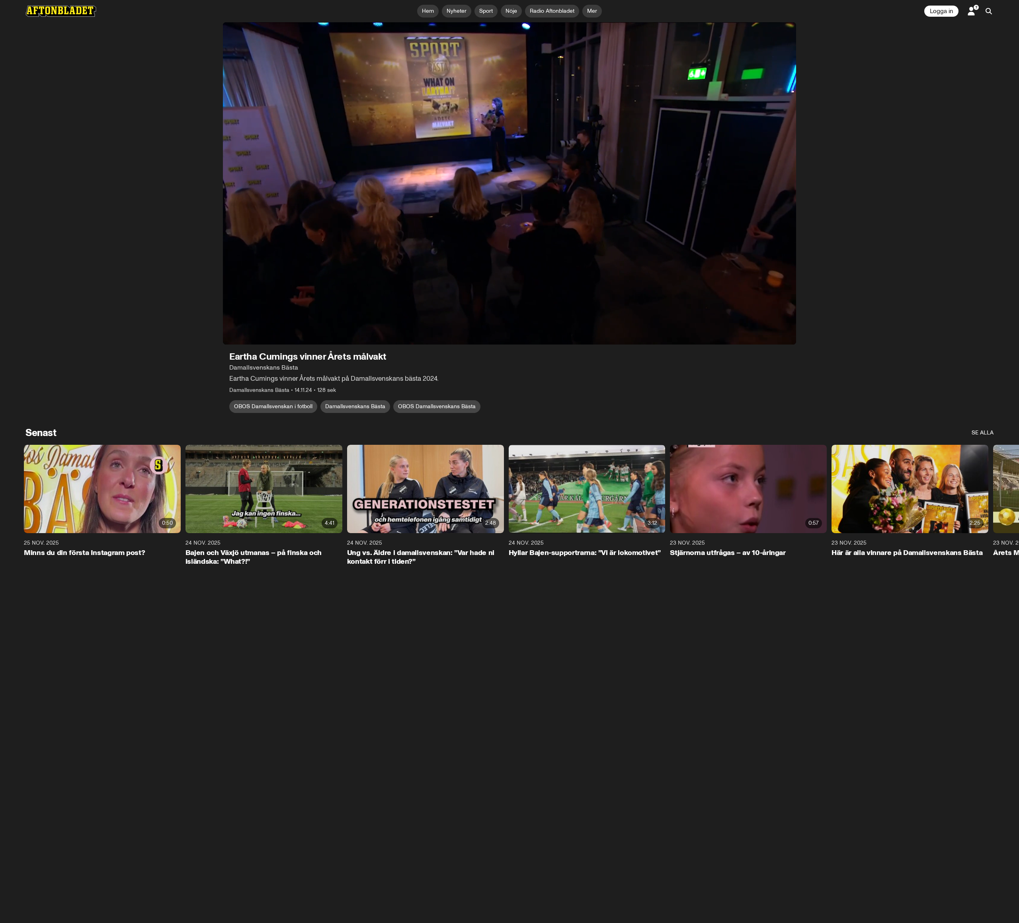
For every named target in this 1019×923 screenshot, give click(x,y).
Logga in (941, 11)
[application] (509, 183)
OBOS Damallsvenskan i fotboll (273, 406)
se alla (983, 432)
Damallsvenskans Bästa (355, 406)
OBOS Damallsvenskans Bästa (437, 406)
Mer (592, 11)
